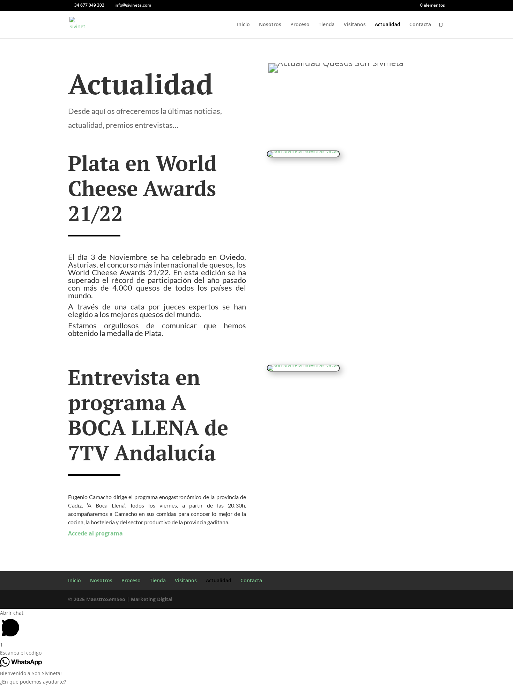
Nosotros (270, 25)
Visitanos (355, 25)
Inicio (243, 25)
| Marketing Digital (120, 599)
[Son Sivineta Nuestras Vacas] (303, 369)
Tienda (327, 25)
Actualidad (387, 25)
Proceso (300, 25)
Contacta (420, 25)
